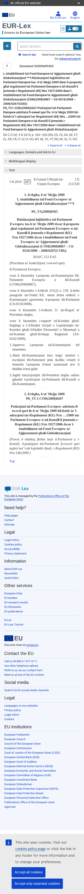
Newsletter (11, 573)
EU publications (13, 611)
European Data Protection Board (23, 793)
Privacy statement (15, 553)
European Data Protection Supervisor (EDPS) (31, 788)
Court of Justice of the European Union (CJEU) (32, 752)
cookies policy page (30, 849)
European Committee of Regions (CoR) (27, 775)
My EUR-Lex (58, 17)
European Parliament (17, 734)
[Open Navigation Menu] (7, 46)
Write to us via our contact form (23, 670)
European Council (14, 739)
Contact (9, 520)
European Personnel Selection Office (26, 797)
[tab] (42, 152)
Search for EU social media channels (26, 690)
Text (12, 170)
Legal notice (11, 540)
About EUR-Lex (13, 569)
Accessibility (12, 549)
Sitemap (9, 524)
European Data (13, 593)
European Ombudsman (18, 784)
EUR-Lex (16, 26)
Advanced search (70, 58)
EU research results (16, 602)
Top (12, 461)
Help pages (11, 515)
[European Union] (13, 638)
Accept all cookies (28, 872)
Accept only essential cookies (37, 883)
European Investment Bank (20, 779)
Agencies (10, 806)
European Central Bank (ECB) (21, 757)
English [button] (75, 17)
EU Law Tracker (13, 624)
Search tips (29, 54)
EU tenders (10, 598)
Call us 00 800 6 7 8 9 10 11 (20, 661)
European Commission (18, 748)
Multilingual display (22, 161)
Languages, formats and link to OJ (32, 152)
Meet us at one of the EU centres (24, 674)
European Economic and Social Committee (30, 770)
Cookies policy (13, 544)
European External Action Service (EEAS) (28, 766)
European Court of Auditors (20, 761)
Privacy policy (12, 710)
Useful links (11, 578)
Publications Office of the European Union (29, 802)
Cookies (9, 719)
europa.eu (32, 645)
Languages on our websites (21, 705)
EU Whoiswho (12, 607)
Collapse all (74, 145)
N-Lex (7, 620)
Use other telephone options (21, 665)
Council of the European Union (22, 743)
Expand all (56, 145)
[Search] (77, 46)
